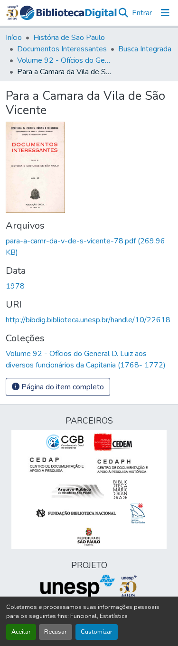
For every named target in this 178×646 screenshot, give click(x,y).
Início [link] (14, 37)
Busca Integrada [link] (144, 49)
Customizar (96, 631)
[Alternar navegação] (165, 13)
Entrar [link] (142, 13)
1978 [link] (15, 286)
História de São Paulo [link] (69, 37)
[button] (68, 13)
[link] (89, 246)
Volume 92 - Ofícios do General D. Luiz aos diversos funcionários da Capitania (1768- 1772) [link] (64, 60)
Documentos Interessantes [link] (62, 49)
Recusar (55, 631)
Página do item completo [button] (61, 387)
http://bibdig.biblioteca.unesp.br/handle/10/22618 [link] (88, 320)
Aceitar (21, 631)
